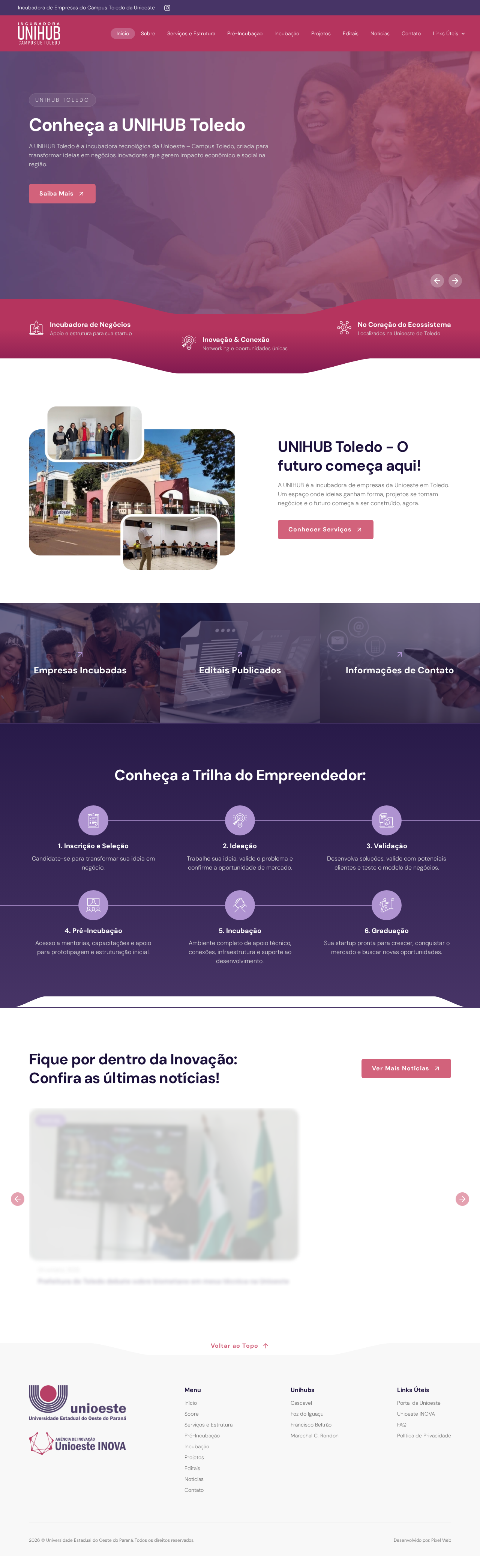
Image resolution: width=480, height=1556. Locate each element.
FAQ (401, 1424)
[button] (437, 280)
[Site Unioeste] (77, 1402)
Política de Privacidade (424, 1435)
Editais (350, 33)
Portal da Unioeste (419, 1402)
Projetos (321, 33)
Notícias (380, 33)
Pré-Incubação (244, 33)
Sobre (148, 33)
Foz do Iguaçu (307, 1413)
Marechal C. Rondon (315, 1435)
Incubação (286, 33)
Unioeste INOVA (416, 1413)
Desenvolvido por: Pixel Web (422, 1540)
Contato (411, 33)
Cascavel (301, 1402)
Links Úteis (445, 33)
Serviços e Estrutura (191, 33)
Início (123, 33)
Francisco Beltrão (311, 1424)
